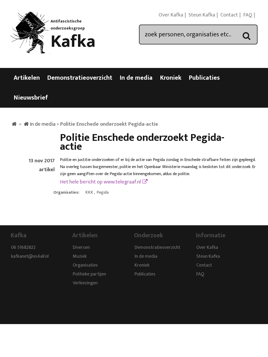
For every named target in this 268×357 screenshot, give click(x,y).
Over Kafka (171, 14)
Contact (229, 14)
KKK (89, 192)
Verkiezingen (85, 283)
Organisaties (85, 265)
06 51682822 (23, 248)
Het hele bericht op (100, 181)
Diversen (81, 248)
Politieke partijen (89, 274)
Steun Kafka (201, 14)
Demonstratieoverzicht (79, 78)
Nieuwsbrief (31, 98)
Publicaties (204, 78)
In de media (136, 78)
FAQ (247, 14)
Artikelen (27, 78)
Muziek (80, 257)
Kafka (73, 41)
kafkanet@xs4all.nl (30, 257)
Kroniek (170, 78)
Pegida (103, 192)
